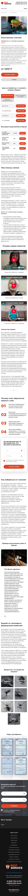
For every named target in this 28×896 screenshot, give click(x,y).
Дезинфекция (14, 838)
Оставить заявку (10, 74)
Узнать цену (21, 106)
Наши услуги (4, 12)
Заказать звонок (14, 885)
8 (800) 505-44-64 (21, 4)
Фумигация (14, 842)
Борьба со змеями (14, 856)
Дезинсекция (13, 12)
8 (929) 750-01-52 (21, 2)
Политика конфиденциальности (14, 872)
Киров (25, 8)
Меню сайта (4, 8)
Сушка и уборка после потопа (14, 861)
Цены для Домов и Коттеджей (20, 96)
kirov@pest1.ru (14, 890)
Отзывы (14, 79)
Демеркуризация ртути (14, 854)
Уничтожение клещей (14, 849)
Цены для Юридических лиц (7, 100)
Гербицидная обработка (14, 852)
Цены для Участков (7, 95)
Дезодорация (14, 845)
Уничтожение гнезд (14, 847)
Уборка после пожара (14, 859)
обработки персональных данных (15, 461)
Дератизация (14, 840)
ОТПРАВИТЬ (14, 806)
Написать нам (14, 891)
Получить (22, 133)
